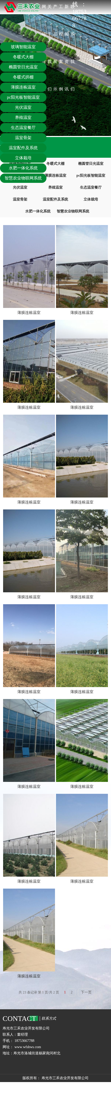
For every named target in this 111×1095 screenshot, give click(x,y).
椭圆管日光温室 (91, 163)
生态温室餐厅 (91, 187)
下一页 (86, 992)
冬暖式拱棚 (23, 77)
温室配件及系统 (55, 199)
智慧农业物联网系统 (73, 211)
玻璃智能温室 (23, 47)
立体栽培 (91, 199)
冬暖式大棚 (55, 163)
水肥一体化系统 (38, 211)
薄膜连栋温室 (55, 175)
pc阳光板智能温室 (90, 175)
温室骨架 (20, 199)
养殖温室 (55, 187)
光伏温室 (23, 107)
